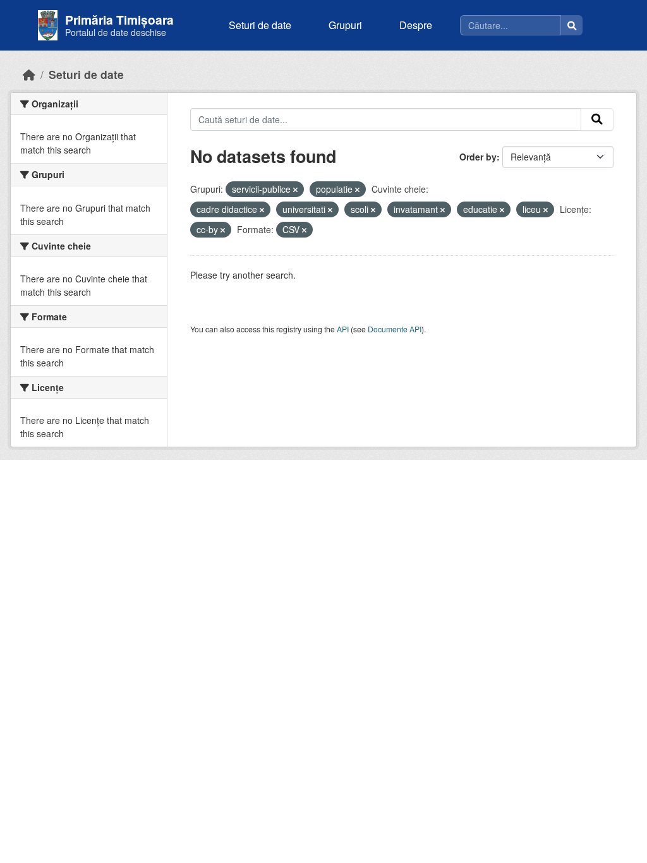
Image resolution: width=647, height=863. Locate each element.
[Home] (29, 74)
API (343, 328)
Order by (478, 156)
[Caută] (572, 25)
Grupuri (345, 25)
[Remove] (295, 189)
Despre (415, 25)
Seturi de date (260, 25)
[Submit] (597, 119)
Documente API (394, 328)
